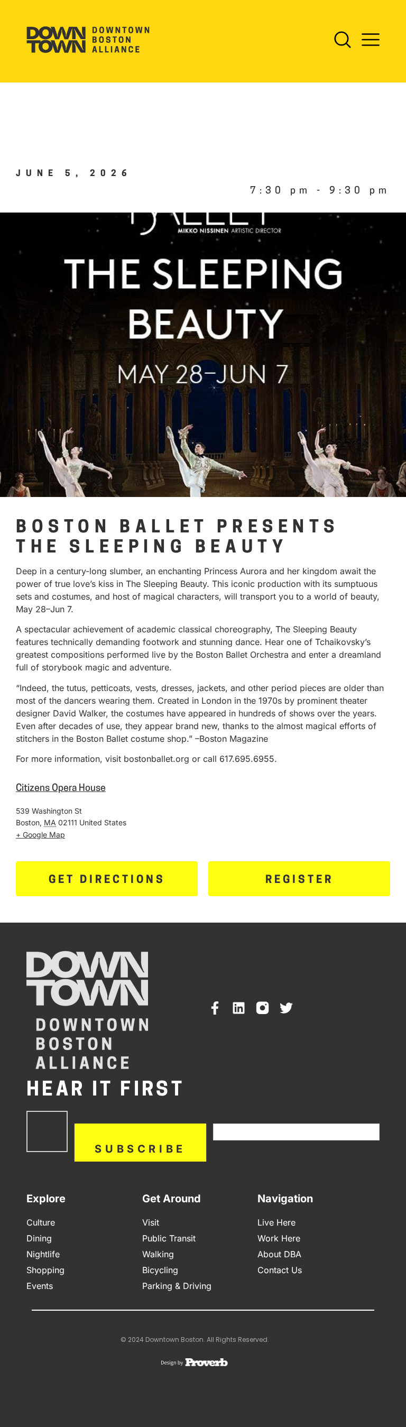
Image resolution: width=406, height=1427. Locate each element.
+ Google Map (40, 834)
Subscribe (140, 1149)
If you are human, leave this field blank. (291, 1117)
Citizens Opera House (61, 789)
